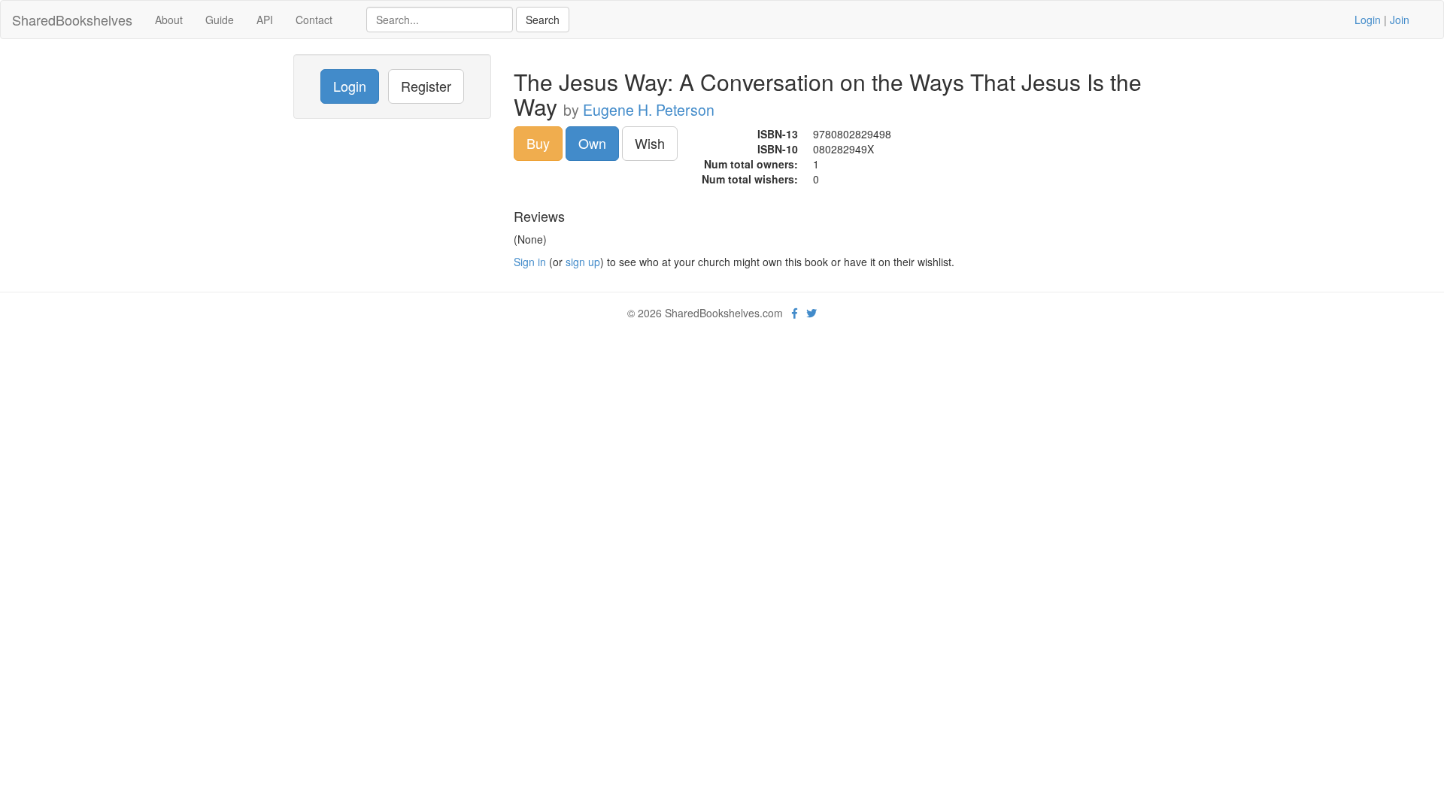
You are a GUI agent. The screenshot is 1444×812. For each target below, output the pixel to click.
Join (1399, 19)
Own (592, 143)
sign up (583, 261)
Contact (314, 19)
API (264, 19)
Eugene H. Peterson (648, 109)
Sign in (530, 261)
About (169, 19)
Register (426, 85)
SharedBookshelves (72, 19)
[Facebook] (794, 312)
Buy (538, 143)
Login (1368, 19)
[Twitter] (811, 312)
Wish (650, 143)
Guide (219, 19)
